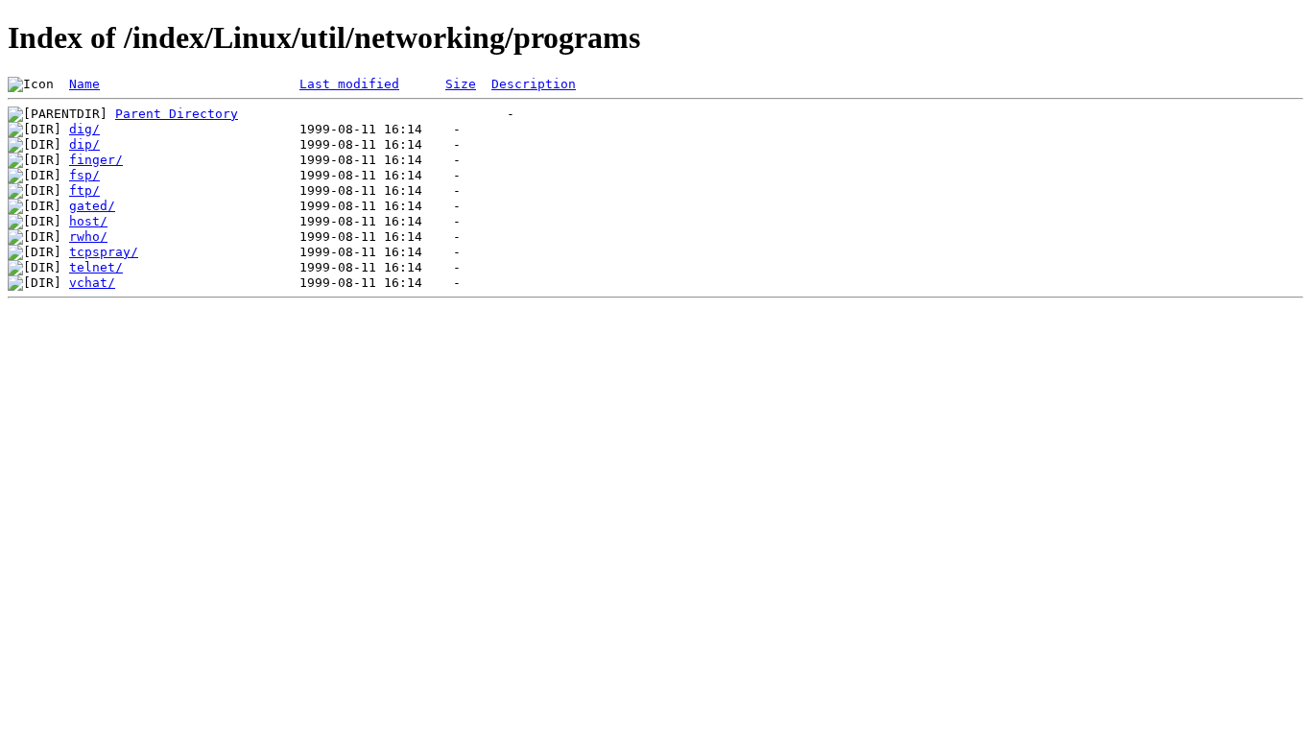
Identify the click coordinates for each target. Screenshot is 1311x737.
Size (460, 84)
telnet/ (96, 267)
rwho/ (88, 236)
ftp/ (84, 190)
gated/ (92, 206)
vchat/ (92, 282)
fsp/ (84, 175)
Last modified (349, 84)
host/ (88, 221)
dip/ (84, 144)
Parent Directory (176, 114)
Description (533, 84)
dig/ (84, 129)
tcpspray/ (103, 252)
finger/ (96, 160)
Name (84, 84)
